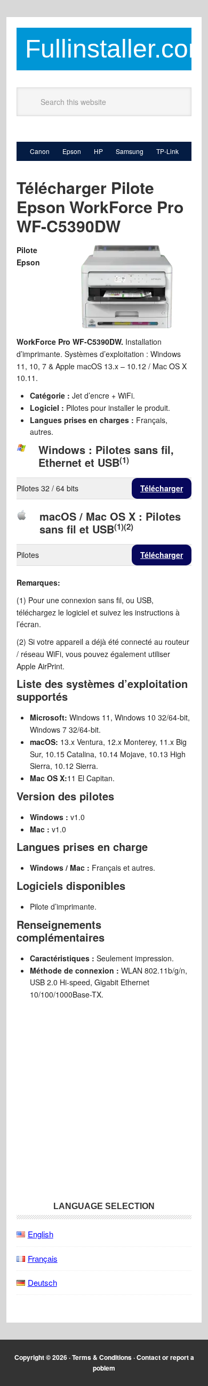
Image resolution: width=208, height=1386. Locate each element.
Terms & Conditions (102, 1357)
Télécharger (161, 488)
